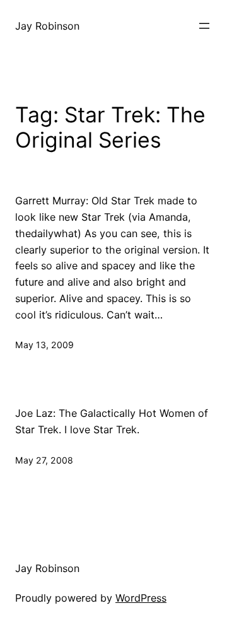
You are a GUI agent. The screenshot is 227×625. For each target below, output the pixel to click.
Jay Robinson (47, 26)
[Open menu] (204, 25)
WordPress (140, 598)
